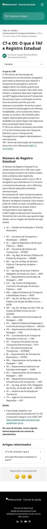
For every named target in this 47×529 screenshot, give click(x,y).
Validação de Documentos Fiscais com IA (23, 514)
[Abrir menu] (42, 4)
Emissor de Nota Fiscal (23, 508)
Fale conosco (23, 516)
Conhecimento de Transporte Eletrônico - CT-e (22, 33)
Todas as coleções (10, 30)
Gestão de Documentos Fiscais (23, 511)
